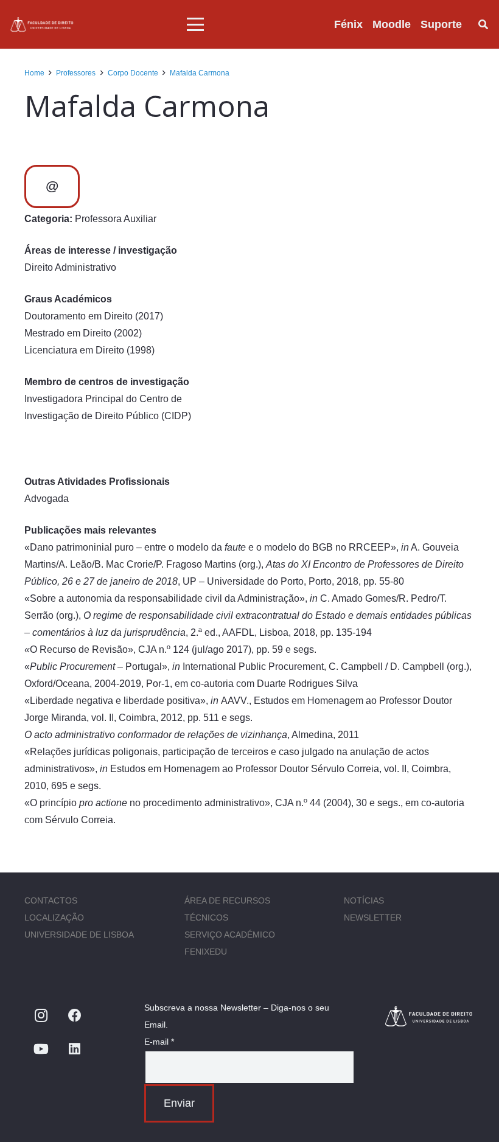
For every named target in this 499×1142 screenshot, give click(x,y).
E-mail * (159, 1041)
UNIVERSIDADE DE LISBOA (79, 934)
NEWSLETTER (373, 917)
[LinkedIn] (74, 1049)
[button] (195, 24)
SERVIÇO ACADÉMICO (229, 934)
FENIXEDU (205, 951)
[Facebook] (74, 1015)
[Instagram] (41, 1015)
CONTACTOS (50, 900)
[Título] (42, 24)
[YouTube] (41, 1049)
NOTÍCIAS (364, 900)
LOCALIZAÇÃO (54, 917)
